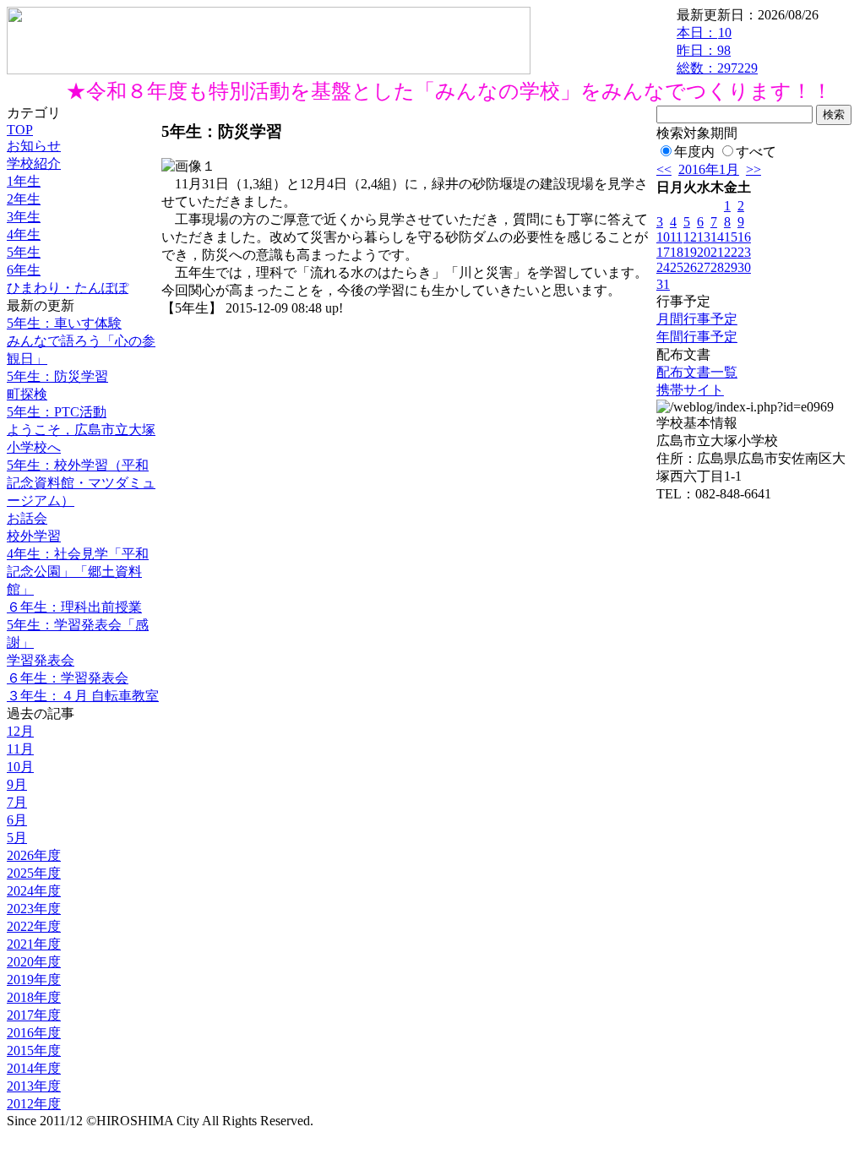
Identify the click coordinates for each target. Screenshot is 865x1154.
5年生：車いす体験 (64, 323)
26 (690, 267)
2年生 (24, 199)
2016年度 (34, 1033)
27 (703, 267)
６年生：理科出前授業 (74, 607)
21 (717, 252)
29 (730, 267)
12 (690, 237)
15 (730, 237)
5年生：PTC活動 (56, 412)
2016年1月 (708, 169)
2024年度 (34, 891)
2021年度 (34, 944)
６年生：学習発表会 (67, 678)
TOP (20, 129)
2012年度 (34, 1104)
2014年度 (34, 1068)
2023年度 (34, 908)
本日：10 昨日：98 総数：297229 (717, 50)
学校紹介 (34, 163)
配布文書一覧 (696, 372)
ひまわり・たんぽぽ (67, 287)
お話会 (27, 518)
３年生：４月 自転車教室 (83, 696)
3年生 (24, 217)
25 (676, 267)
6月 (17, 820)
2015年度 (34, 1050)
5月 (17, 837)
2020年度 (34, 962)
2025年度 (34, 873)
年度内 (694, 151)
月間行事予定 (696, 319)
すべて (756, 151)
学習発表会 (40, 660)
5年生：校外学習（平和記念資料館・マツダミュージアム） (81, 483)
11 (676, 237)
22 (730, 252)
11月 (20, 749)
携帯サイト (690, 390)
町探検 (27, 394)
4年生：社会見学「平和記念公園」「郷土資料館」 (78, 571)
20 (703, 252)
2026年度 (34, 855)
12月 (20, 731)
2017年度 (34, 1015)
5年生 (24, 252)
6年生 (24, 270)
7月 (17, 802)
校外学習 (34, 536)
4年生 (24, 234)
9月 (17, 784)
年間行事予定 (696, 336)
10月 (20, 766)
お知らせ (34, 146)
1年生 (24, 181)
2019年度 (34, 979)
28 (717, 267)
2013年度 (34, 1086)
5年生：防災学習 (57, 376)
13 (703, 237)
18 (676, 252)
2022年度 (34, 926)
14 (717, 237)
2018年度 (34, 997)
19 (690, 252)
